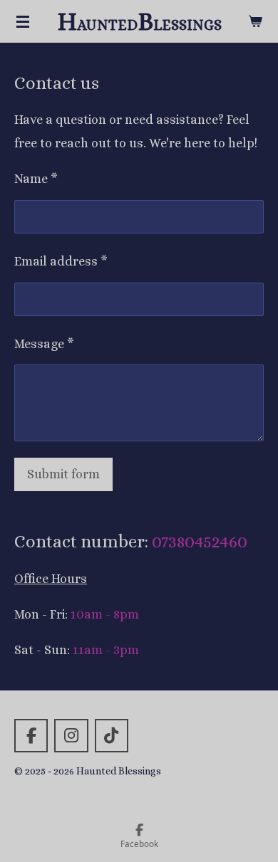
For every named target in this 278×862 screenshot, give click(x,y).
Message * (44, 344)
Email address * (61, 261)
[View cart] (255, 21)
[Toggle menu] (22, 21)
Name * (36, 179)
